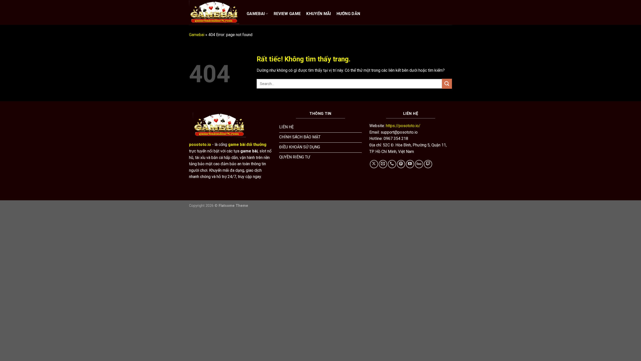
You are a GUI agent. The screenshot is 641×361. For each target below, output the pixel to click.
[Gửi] (447, 83)
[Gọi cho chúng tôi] (392, 164)
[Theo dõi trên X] (374, 164)
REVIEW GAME (287, 13)
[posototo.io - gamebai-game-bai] (214, 12)
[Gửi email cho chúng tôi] (383, 164)
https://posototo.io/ (403, 125)
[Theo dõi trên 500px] (419, 164)
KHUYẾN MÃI (318, 13)
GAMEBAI (256, 13)
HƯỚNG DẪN (348, 13)
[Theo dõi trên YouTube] (410, 164)
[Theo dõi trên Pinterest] (401, 164)
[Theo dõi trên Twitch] (428, 164)
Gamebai (196, 34)
